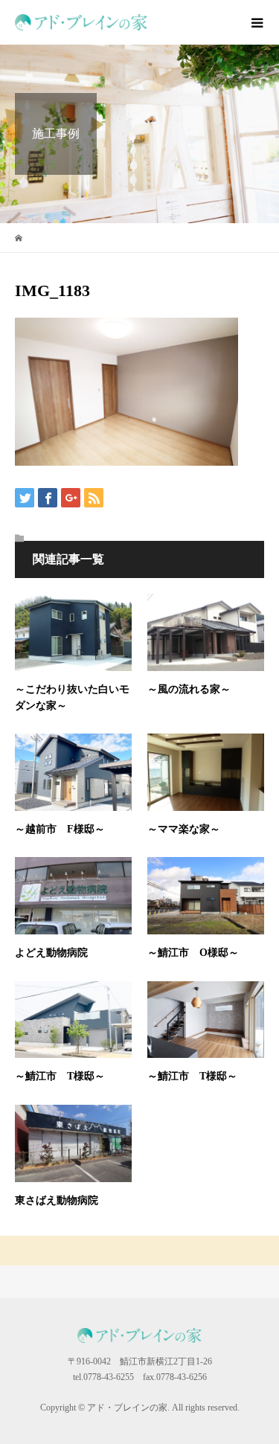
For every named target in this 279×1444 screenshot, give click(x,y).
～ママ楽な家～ (183, 829)
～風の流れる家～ (189, 689)
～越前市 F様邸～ (60, 829)
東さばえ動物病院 (56, 1200)
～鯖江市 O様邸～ (193, 952)
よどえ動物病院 (51, 952)
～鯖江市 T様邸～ (60, 1076)
